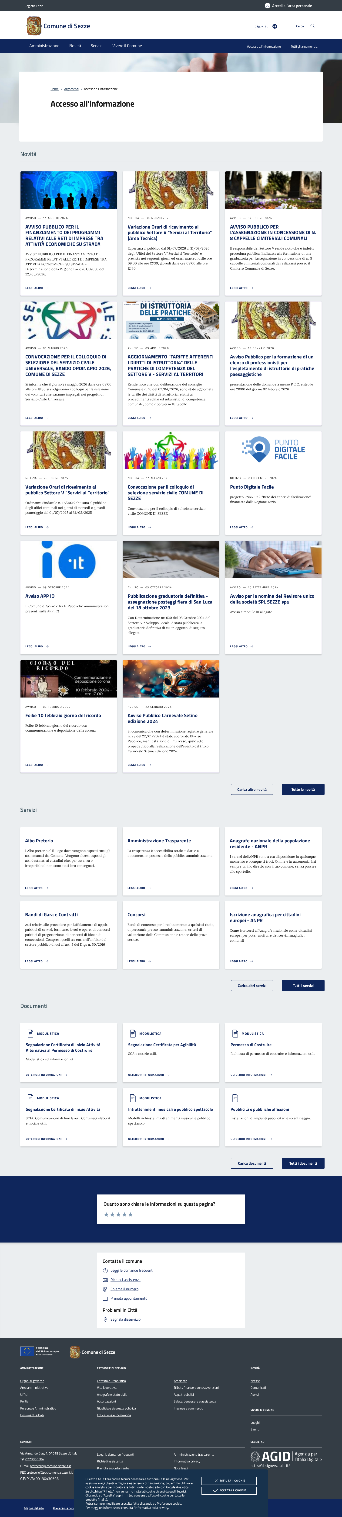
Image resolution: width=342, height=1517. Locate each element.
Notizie (255, 1380)
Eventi (255, 1429)
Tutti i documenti (303, 1163)
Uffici (23, 1394)
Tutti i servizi (303, 985)
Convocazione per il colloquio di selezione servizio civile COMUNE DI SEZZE (166, 492)
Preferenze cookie (169, 1503)
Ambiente (180, 1380)
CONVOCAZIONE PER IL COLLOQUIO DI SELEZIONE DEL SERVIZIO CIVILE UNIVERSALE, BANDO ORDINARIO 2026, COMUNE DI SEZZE (68, 365)
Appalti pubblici (184, 1394)
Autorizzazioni (106, 1401)
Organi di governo (32, 1380)
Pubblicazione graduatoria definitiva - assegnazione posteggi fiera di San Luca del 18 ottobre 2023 (170, 601)
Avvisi (255, 1394)
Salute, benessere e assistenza (195, 1401)
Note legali (181, 1468)
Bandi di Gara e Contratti (51, 914)
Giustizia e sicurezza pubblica (116, 1408)
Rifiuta (232, 1480)
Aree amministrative (34, 1387)
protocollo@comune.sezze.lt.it (50, 1465)
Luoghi (255, 1422)
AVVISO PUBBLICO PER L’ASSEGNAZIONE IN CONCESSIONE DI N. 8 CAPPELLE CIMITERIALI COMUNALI (273, 232)
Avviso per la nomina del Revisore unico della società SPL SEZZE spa (272, 598)
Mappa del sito (34, 1508)
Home (54, 88)
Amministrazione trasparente (194, 1454)
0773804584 (34, 1459)
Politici (24, 1401)
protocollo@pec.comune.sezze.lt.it (50, 1472)
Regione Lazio (33, 5)
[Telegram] (273, 26)
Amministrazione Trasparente (159, 840)
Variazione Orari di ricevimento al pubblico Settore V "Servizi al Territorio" (67, 489)
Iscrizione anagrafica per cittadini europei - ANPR (265, 917)
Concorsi (136, 914)
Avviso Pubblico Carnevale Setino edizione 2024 (163, 718)
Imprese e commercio (188, 1408)
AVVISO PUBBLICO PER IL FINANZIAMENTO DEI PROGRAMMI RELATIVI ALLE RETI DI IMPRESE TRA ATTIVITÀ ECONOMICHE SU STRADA (64, 235)
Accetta (232, 1490)
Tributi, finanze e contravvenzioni (196, 1387)
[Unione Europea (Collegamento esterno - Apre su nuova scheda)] (41, 1352)
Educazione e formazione (114, 1415)
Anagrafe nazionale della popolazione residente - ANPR (270, 843)
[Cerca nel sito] (313, 26)
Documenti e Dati (32, 1415)
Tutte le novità (303, 789)
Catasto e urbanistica (111, 1380)
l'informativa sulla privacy (151, 1507)
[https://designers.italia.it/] (286, 1456)
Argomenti (71, 88)
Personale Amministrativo (38, 1408)
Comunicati (258, 1387)
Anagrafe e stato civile (112, 1394)
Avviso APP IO (40, 596)
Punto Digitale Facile (252, 486)
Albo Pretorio (39, 840)
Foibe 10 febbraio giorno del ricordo (63, 715)
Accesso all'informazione (264, 46)
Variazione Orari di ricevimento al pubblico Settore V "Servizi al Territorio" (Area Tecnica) (170, 232)
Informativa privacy (187, 1461)
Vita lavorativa (107, 1387)
